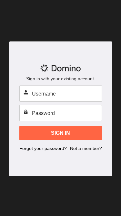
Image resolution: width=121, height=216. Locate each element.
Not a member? (86, 148)
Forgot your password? (43, 148)
